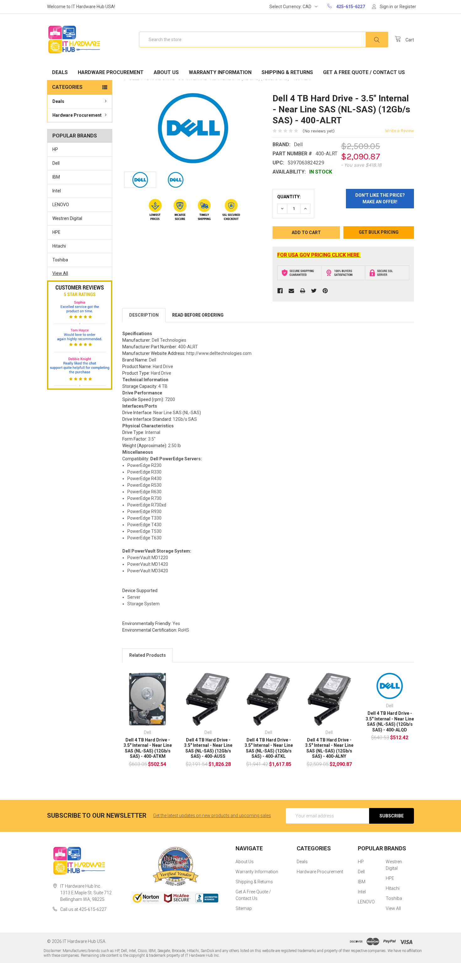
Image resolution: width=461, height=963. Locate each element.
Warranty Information (220, 72)
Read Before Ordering (198, 315)
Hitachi (59, 246)
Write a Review (399, 130)
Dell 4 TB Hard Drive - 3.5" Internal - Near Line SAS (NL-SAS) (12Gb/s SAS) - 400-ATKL (269, 748)
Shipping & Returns (287, 72)
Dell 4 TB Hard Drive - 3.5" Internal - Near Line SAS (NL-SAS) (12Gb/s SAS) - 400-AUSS (208, 748)
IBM (56, 176)
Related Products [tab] (147, 655)
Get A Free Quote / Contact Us (364, 72)
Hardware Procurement (111, 72)
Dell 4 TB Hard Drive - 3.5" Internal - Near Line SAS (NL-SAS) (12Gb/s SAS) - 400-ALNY (329, 748)
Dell (56, 163)
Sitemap (244, 908)
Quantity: (289, 196)
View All (60, 273)
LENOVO (60, 204)
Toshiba (60, 259)
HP (55, 149)
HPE (56, 232)
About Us (166, 72)
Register (408, 6)
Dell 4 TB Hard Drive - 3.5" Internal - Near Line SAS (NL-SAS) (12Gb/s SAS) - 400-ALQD (390, 721)
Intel (56, 190)
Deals (60, 72)
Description (144, 315)
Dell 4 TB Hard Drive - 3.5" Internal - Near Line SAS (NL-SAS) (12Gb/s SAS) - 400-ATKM (148, 748)
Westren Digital (67, 218)
